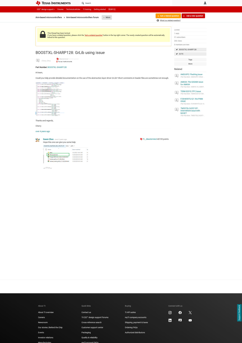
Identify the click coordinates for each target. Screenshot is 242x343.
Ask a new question (194, 16)
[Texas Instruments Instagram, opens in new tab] (170, 313)
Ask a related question (169, 16)
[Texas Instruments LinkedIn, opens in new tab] (170, 321)
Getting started (100, 9)
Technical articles (73, 9)
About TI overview (46, 312)
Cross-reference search (92, 322)
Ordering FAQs (131, 327)
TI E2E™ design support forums (95, 317)
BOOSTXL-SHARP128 (187, 49)
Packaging (86, 332)
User (205, 3)
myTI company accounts (135, 317)
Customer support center (92, 327)
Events (41, 332)
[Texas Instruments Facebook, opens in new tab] (180, 313)
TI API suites (130, 312)
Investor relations (45, 337)
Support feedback (239, 313)
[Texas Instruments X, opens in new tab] (190, 313)
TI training (87, 9)
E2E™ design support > (46, 9)
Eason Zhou (48, 139)
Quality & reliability (89, 337)
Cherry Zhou (46, 61)
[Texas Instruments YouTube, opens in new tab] (190, 321)
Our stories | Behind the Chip (50, 327)
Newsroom (43, 322)
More (108, 17)
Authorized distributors (135, 332)
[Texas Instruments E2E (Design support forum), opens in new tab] (180, 321)
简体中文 (112, 9)
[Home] (55, 3)
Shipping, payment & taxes (136, 322)
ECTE (181, 54)
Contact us (86, 312)
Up (44, 168)
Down (51, 168)
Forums (60, 9)
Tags (190, 60)
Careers (41, 317)
